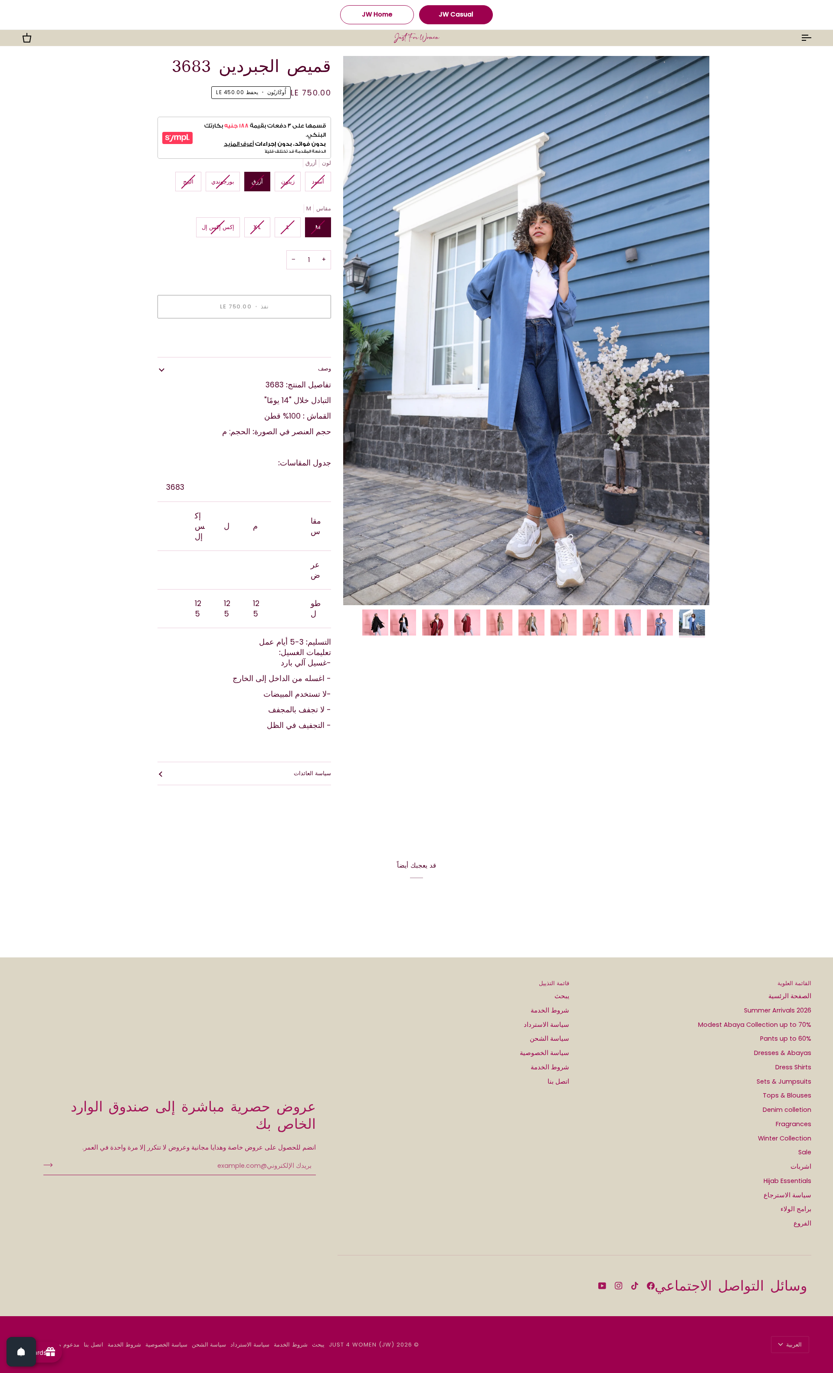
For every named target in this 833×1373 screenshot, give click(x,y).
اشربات (800, 1166)
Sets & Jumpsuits (784, 1081)
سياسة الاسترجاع (787, 1195)
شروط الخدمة (550, 1010)
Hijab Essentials (787, 1180)
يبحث (561, 996)
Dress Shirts (793, 1067)
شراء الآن (244, 337)
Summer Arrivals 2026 (777, 1010)
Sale (804, 1152)
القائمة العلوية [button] (794, 983)
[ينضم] (50, 1165)
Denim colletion (787, 1109)
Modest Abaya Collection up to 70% (754, 1024)
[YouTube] (602, 1286)
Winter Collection (784, 1138)
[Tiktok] (634, 1286)
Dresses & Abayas (782, 1053)
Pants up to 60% (785, 1038)
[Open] (21, 1351)
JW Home (377, 14)
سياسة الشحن (549, 1038)
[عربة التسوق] (35, 38)
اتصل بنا (558, 1081)
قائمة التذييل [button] (554, 983)
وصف (324, 368)
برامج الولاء (796, 1209)
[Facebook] (651, 1286)
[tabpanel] (244, 684)
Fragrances (793, 1124)
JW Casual (456, 14)
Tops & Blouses (787, 1095)
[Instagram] (619, 1286)
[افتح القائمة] (798, 38)
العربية (794, 1344)
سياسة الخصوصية (544, 1053)
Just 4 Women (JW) (362, 1344)
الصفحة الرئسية (789, 996)
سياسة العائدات (312, 774)
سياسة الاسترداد (546, 1024)
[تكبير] (526, 330)
